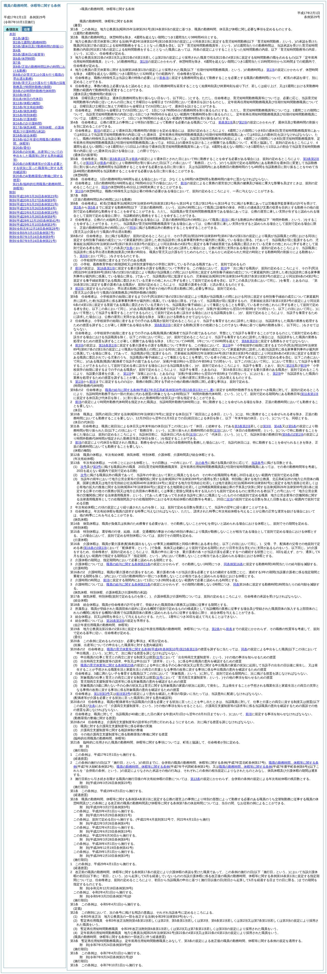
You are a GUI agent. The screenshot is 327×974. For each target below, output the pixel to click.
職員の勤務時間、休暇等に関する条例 (143, 766)
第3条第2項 (311, 159)
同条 (236, 584)
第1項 (144, 61)
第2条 (77, 207)
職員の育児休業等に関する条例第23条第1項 (152, 649)
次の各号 (201, 462)
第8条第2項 (162, 325)
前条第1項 (225, 122)
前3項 (79, 345)
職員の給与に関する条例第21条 (128, 564)
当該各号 (257, 462)
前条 (135, 159)
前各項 (164, 78)
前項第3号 (123, 694)
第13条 (195, 779)
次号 (84, 467)
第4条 (278, 426)
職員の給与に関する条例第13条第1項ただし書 (159, 390)
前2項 (79, 288)
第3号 (97, 467)
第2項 (243, 122)
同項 (104, 187)
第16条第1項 (106, 268)
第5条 (92, 207)
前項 (97, 130)
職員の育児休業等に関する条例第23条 (107, 665)
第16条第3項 (115, 620)
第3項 (90, 163)
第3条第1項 (117, 159)
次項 (229, 499)
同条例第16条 (233, 564)
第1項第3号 (102, 694)
